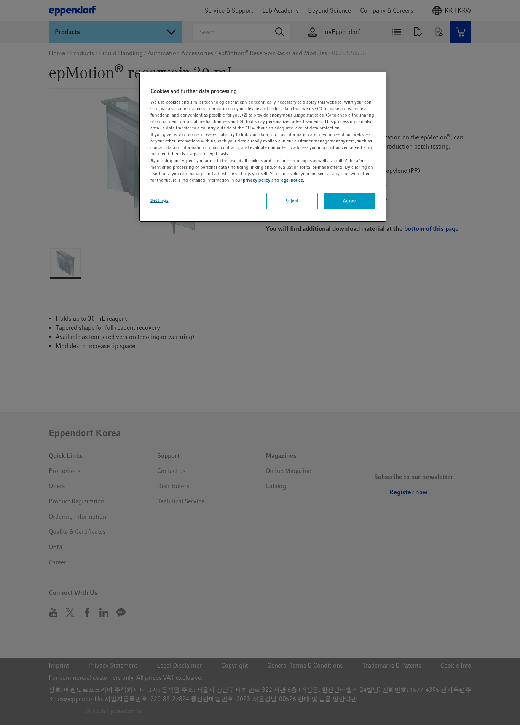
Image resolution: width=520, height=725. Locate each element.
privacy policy (256, 180)
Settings (159, 200)
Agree (349, 200)
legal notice (291, 180)
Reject (291, 200)
